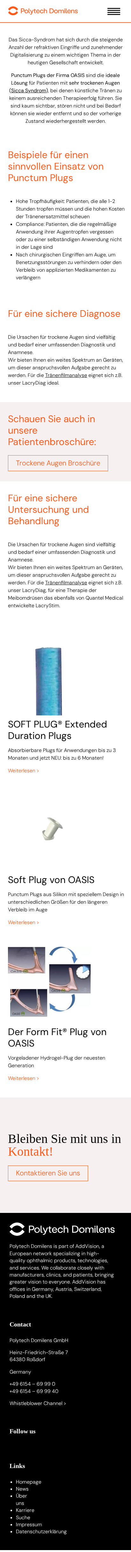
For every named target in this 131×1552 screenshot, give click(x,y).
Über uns (21, 1499)
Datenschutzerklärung (41, 1531)
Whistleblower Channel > (38, 1403)
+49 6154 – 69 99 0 (32, 1384)
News (22, 1489)
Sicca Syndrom (28, 90)
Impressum (29, 1524)
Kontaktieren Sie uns (48, 1173)
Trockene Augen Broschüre (58, 463)
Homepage (28, 1482)
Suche (23, 1517)
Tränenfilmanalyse (66, 375)
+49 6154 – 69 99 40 (34, 1391)
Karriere (25, 1510)
